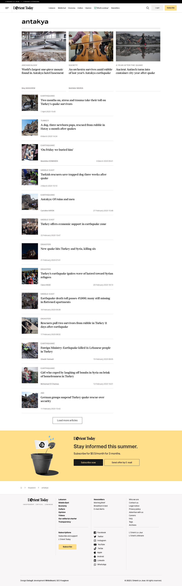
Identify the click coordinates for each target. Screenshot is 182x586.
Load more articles (67, 420)
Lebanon (62, 499)
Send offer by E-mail (122, 462)
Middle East (63, 502)
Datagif (30, 580)
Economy (62, 506)
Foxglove (64, 580)
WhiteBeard (50, 580)
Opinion (62, 512)
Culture (61, 509)
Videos (61, 515)
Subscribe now (88, 462)
